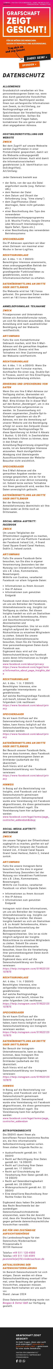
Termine (6, 3)
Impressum (35, 1355)
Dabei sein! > (37, 57)
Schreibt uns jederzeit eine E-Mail (30, 1345)
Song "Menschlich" (41, 3)
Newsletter (45, 4)
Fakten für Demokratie (22, 3)
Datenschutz (22, 1355)
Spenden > (29, 65)
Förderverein (33, 4)
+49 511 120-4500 (24, 1252)
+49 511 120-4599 (23, 1255)
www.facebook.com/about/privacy (23, 664)
